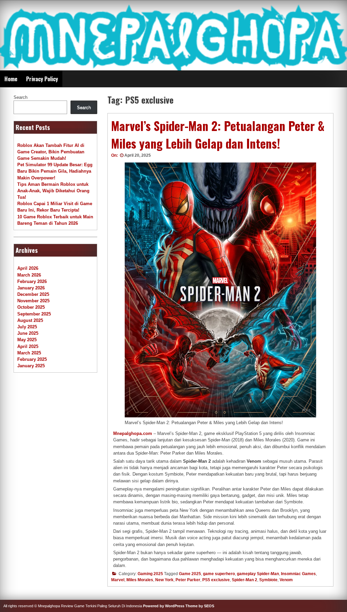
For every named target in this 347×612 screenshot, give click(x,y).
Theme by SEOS (199, 606)
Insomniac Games (298, 573)
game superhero (219, 573)
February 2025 (32, 359)
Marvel (117, 579)
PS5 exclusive (216, 579)
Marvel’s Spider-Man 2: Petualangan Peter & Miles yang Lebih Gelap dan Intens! (218, 134)
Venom (286, 579)
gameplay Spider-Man (258, 573)
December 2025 (33, 294)
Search (20, 97)
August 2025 (30, 320)
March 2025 (29, 352)
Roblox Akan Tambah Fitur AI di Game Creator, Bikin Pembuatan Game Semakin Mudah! (50, 152)
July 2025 (27, 326)
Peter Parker (188, 579)
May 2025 (27, 339)
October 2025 (31, 307)
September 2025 (34, 313)
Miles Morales (139, 579)
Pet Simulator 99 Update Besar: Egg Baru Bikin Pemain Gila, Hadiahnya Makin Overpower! (55, 171)
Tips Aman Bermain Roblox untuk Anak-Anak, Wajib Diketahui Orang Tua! (53, 191)
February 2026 (32, 281)
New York (164, 579)
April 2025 (27, 346)
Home (10, 79)
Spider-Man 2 (244, 579)
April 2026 (27, 268)
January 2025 (31, 365)
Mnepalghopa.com (132, 433)
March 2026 (29, 275)
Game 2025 (190, 573)
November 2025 (33, 300)
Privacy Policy (42, 79)
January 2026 (31, 287)
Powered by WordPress (163, 606)
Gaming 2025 (150, 573)
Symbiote (268, 579)
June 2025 (27, 333)
